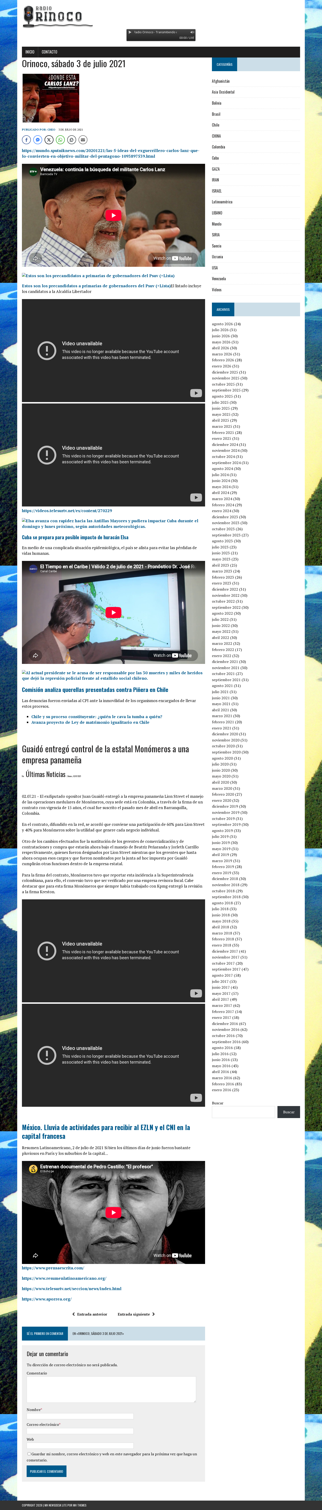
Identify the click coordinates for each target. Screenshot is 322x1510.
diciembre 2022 (225, 589)
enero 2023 (221, 583)
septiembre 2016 (226, 1041)
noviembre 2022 (225, 595)
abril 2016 (220, 1071)
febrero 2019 (223, 866)
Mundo (216, 224)
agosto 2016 (222, 1047)
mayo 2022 (221, 631)
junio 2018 (221, 915)
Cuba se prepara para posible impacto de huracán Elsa (75, 537)
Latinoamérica (222, 202)
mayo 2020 (221, 776)
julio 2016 (220, 1053)
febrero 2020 (223, 794)
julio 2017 (220, 981)
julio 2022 (220, 619)
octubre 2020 (223, 746)
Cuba (215, 158)
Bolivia (216, 103)
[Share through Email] (82, 139)
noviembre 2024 (225, 450)
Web (30, 1439)
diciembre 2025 (225, 372)
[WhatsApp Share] (60, 139)
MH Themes (80, 1505)
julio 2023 (220, 547)
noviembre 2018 (225, 884)
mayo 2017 (221, 993)
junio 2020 (221, 770)
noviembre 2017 (225, 957)
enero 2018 (221, 945)
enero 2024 (221, 510)
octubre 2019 (223, 818)
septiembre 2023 (226, 535)
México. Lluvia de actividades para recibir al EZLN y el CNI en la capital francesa (106, 1131)
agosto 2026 (222, 323)
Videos (217, 289)
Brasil (216, 114)
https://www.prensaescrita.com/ (53, 1268)
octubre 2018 (223, 890)
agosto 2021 (222, 685)
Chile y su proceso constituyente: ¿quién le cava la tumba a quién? (96, 716)
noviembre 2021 (225, 667)
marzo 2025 (222, 426)
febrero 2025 (223, 432)
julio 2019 (220, 836)
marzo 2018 (222, 933)
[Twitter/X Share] (49, 139)
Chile (215, 125)
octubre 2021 (223, 673)
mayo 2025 (221, 414)
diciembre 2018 (225, 878)
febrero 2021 (223, 721)
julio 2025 (220, 402)
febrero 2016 (223, 1083)
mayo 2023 (221, 559)
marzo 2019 (222, 860)
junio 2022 (221, 625)
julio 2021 (220, 691)
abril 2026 (220, 347)
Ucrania (217, 256)
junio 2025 (221, 408)
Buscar (217, 1103)
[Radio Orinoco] (161, 16)
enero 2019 (221, 872)
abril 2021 (220, 709)
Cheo (51, 129)
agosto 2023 (222, 540)
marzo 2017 (222, 1005)
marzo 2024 (222, 498)
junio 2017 (221, 987)
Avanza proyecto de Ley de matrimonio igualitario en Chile (90, 722)
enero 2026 (221, 366)
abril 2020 (220, 782)
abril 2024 (220, 492)
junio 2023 (221, 552)
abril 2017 (220, 999)
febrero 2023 (223, 577)
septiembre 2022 (226, 607)
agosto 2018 (222, 902)
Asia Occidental (223, 92)
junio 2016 (221, 1059)
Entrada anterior (92, 1314)
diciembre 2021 (225, 661)
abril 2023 (220, 565)
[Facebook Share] (26, 139)
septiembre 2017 (226, 969)
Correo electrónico (43, 1424)
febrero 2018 (223, 939)
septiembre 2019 (226, 824)
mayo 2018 (221, 921)
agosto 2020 (222, 758)
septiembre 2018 (226, 896)
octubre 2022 (223, 601)
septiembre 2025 (226, 390)
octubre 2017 (223, 963)
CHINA (216, 136)
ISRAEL (217, 191)
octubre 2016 (223, 1035)
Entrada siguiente (134, 1314)
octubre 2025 (223, 384)
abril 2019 (220, 854)
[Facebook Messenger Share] (37, 139)
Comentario (37, 1373)
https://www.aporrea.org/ (47, 1299)
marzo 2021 (222, 715)
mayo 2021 (221, 703)
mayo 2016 (221, 1065)
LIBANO (217, 213)
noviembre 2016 (225, 1029)
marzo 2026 (222, 354)
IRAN (215, 180)
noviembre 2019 (225, 812)
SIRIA (216, 235)
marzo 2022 (222, 643)
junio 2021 (221, 697)
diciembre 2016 (225, 1023)
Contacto (49, 52)
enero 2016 (221, 1089)
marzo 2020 (222, 788)
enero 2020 (221, 800)
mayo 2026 (221, 342)
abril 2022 (220, 637)
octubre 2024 (223, 456)
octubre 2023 (223, 528)
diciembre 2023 (225, 516)
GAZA (216, 169)
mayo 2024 (221, 486)
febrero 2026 (223, 359)
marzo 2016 (222, 1077)
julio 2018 (220, 908)
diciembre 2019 (225, 806)
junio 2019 (221, 842)
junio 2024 (221, 480)
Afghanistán (221, 81)
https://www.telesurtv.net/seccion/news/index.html (71, 1288)
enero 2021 (221, 728)
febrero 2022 (223, 649)
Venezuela (219, 278)
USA (215, 268)
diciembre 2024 (225, 444)
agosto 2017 (222, 975)
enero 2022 (221, 655)
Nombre (34, 1409)
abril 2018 (220, 927)
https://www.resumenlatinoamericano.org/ (64, 1278)
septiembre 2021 (226, 679)
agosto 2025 (222, 396)
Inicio (29, 52)
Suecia (216, 246)
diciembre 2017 (225, 951)
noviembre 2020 (225, 740)
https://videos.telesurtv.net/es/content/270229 (67, 510)
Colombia (218, 147)
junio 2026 (221, 335)
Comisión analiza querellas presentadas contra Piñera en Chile (95, 689)
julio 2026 (220, 329)
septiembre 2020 (226, 752)
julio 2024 (220, 474)
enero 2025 (221, 438)
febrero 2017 (223, 1011)
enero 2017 (221, 1017)
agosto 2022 (222, 613)
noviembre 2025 (225, 378)
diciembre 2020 (225, 733)
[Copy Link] (71, 139)
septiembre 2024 (226, 462)
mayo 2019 (221, 848)
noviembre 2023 (225, 522)
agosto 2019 (222, 830)
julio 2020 (220, 764)
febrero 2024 (223, 504)
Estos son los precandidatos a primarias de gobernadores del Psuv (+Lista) (96, 285)
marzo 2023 (222, 571)
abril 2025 (220, 420)
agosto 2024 (222, 468)
